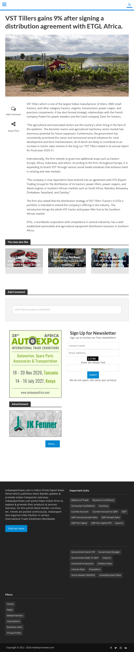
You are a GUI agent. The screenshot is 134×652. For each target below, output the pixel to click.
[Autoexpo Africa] (35, 363)
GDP (124, 511)
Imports (107, 557)
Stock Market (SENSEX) (83, 575)
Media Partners (15, 615)
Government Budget (109, 552)
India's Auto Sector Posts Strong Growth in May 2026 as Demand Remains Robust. (24, 261)
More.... (52, 443)
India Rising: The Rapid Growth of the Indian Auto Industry (67, 261)
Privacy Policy (14, 632)
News (10, 609)
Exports (119, 523)
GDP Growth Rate (111, 517)
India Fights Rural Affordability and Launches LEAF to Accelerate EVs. (110, 261)
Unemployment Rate (110, 575)
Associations (13, 621)
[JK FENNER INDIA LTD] (35, 423)
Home (10, 603)
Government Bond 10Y (83, 552)
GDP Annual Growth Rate (84, 517)
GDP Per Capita (79, 523)
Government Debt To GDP (84, 557)
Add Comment (13, 114)
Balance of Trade (79, 500)
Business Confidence (103, 500)
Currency (103, 505)
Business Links (14, 627)
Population (94, 569)
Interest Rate (78, 569)
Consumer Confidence (83, 505)
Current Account (79, 511)
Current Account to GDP (105, 511)
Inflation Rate (105, 563)
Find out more (16, 528)
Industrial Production (82, 563)
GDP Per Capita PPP (101, 523)
